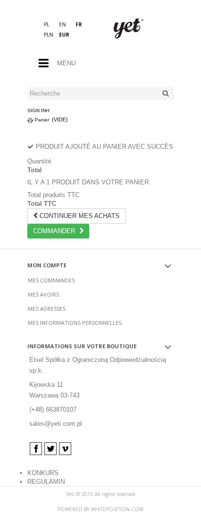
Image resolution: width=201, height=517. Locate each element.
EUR (64, 34)
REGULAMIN (46, 481)
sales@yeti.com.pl (55, 423)
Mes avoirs (43, 294)
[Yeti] (137, 29)
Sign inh (38, 110)
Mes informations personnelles (74, 322)
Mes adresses (46, 308)
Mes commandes (51, 280)
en (62, 24)
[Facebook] (36, 448)
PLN (48, 34)
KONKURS (43, 473)
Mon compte (46, 265)
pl (46, 24)
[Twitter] (50, 448)
